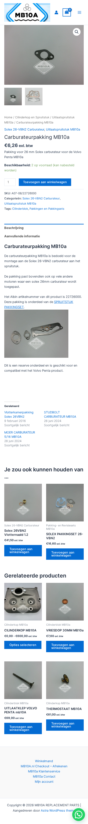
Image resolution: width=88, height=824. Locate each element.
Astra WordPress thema (58, 810)
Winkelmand (44, 761)
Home (8, 117)
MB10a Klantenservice (44, 771)
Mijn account (44, 782)
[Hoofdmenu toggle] (79, 12)
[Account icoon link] (56, 12)
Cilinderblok (20, 208)
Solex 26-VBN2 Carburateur (24, 129)
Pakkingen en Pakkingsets (46, 208)
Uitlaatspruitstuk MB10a (63, 129)
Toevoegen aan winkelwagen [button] (20, 550)
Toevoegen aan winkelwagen (45, 182)
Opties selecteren (22, 645)
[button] (77, 32)
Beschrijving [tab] (13, 228)
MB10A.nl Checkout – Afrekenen (44, 766)
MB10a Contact (44, 776)
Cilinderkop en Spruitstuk (32, 117)
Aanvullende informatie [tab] (22, 236)
